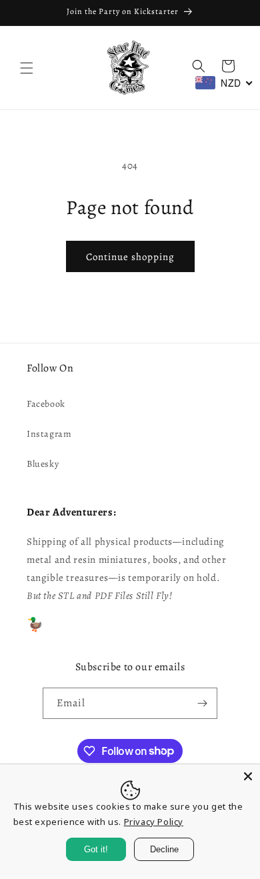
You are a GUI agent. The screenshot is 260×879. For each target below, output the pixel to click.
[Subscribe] (202, 703)
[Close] (248, 776)
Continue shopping (130, 256)
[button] (26, 68)
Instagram (49, 433)
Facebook (46, 403)
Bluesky (43, 464)
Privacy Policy (153, 822)
